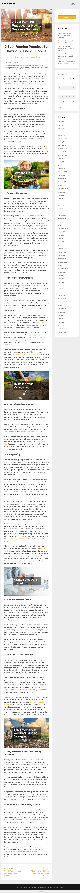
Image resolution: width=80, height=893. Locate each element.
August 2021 (62, 312)
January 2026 (62, 142)
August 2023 (62, 232)
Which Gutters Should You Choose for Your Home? (40, 873)
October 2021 (62, 305)
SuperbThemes (58, 887)
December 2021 (62, 298)
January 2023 (62, 255)
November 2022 (62, 262)
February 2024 (62, 212)
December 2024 (62, 178)
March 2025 (61, 168)
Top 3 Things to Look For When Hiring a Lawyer (13, 873)
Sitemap (40, 892)
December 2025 (62, 145)
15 (70, 92)
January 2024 (62, 215)
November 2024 (62, 182)
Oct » (63, 107)
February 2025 (62, 172)
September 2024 (63, 188)
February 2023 (62, 252)
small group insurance (29, 630)
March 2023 (61, 248)
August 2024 (62, 192)
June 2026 (61, 125)
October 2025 (62, 152)
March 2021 (61, 329)
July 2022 (61, 275)
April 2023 (61, 245)
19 (59, 97)
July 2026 (61, 122)
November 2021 (62, 302)
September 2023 (63, 228)
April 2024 (61, 205)
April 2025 (61, 165)
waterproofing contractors (16, 539)
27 (63, 101)
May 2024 (61, 202)
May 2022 (61, 282)
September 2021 (63, 308)
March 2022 (61, 288)
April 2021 (61, 325)
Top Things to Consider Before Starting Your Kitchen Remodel (66, 48)
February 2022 (62, 292)
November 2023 (62, 222)
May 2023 (61, 242)
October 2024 (62, 185)
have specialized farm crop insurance (26, 355)
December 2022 (62, 258)
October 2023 (62, 225)
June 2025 (61, 158)
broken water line (18, 335)
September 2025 (63, 155)
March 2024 (61, 208)
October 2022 (62, 265)
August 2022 (62, 272)
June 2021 (61, 318)
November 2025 (62, 148)
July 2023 (61, 235)
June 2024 (61, 198)
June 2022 (61, 278)
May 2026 (61, 128)
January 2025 (62, 175)
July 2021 (61, 315)
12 (59, 92)
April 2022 (61, 285)
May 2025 (61, 162)
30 (73, 101)
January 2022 (62, 295)
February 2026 (62, 138)
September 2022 (63, 269)
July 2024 (61, 195)
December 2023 (62, 218)
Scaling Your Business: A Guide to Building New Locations (65, 35)
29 (70, 101)
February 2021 (62, 332)
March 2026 (61, 135)
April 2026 (61, 132)
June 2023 (61, 238)
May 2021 (61, 322)
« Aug (59, 107)
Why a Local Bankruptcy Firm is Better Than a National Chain (66, 56)
